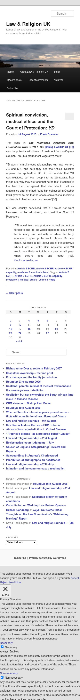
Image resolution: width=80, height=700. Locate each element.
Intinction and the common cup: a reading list (35, 468)
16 (10, 329)
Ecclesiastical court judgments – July (30, 442)
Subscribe (12, 88)
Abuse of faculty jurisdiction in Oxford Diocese (36, 429)
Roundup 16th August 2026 (23, 408)
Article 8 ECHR (45, 268)
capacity (11, 272)
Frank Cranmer (49, 134)
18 (29, 329)
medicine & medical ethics (32, 272)
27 (47, 333)
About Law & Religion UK (34, 71)
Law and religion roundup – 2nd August (31, 438)
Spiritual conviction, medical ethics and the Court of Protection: (30, 121)
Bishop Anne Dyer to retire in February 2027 (34, 368)
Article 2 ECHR (26, 268)
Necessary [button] (6, 643)
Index (57, 71)
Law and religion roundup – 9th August (31, 421)
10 (19, 324)
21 (56, 329)
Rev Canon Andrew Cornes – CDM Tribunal (33, 425)
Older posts (14, 293)
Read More (14, 582)
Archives (58, 80)
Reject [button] (4, 582)
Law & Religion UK (28, 23)
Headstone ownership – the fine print (29, 373)
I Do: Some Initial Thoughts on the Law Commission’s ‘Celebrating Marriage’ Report (37, 514)
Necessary (11, 647)
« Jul (19, 341)
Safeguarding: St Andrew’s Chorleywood (32, 455)
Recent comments (38, 80)
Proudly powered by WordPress (47, 558)
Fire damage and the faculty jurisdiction (31, 377)
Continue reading (26, 260)
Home (10, 71)
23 (10, 333)
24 (19, 333)
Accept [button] (75, 578)
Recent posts (14, 80)
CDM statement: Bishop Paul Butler (28, 403)
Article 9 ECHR (64, 268)
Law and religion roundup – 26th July (30, 464)
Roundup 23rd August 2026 (23, 381)
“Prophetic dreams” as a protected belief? (37, 434)
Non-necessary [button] (9, 673)
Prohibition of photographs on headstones (33, 460)
